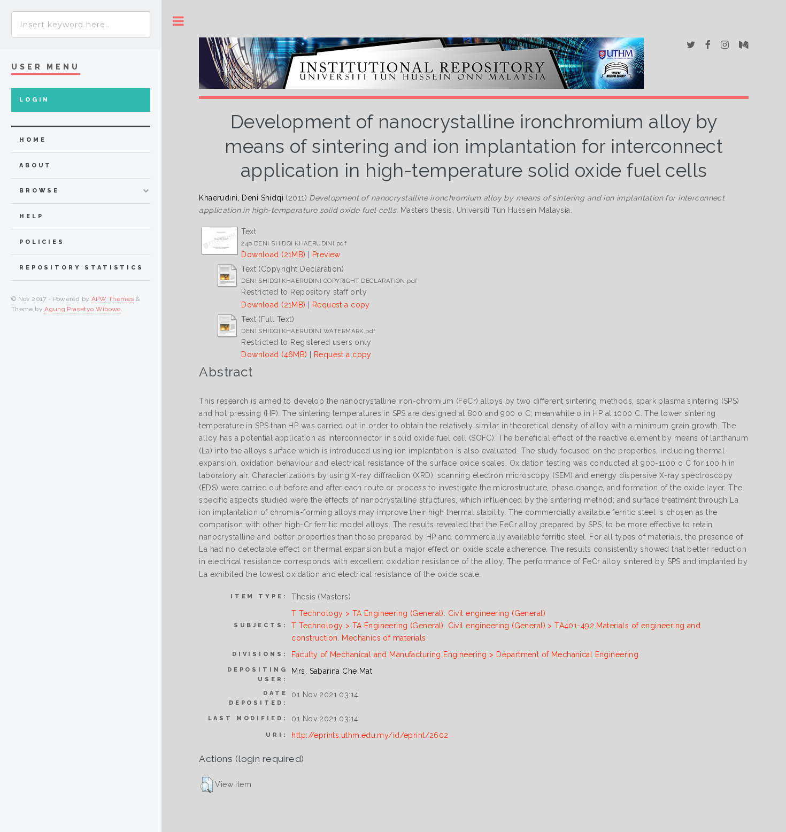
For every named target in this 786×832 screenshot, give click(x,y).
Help (31, 216)
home (32, 139)
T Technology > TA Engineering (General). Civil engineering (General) (418, 613)
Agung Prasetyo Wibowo (82, 309)
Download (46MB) (274, 354)
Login (34, 99)
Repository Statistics (81, 267)
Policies (42, 241)
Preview (326, 254)
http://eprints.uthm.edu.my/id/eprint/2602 (369, 735)
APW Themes (112, 299)
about (35, 165)
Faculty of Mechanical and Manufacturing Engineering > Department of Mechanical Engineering (464, 654)
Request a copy (341, 305)
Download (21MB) (273, 254)
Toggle (178, 21)
